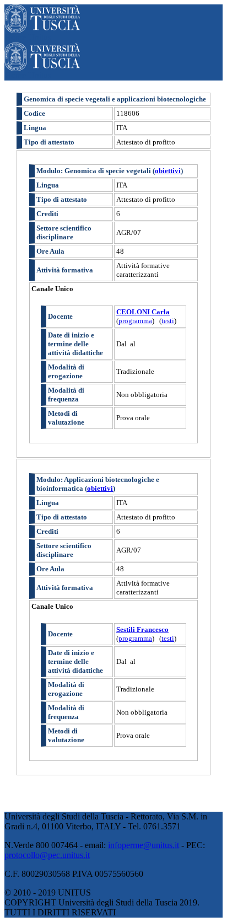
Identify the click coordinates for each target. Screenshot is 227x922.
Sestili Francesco (142, 629)
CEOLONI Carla (143, 312)
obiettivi (168, 171)
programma (135, 321)
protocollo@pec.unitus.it (47, 855)
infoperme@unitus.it (143, 845)
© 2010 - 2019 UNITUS (47, 892)
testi (167, 321)
